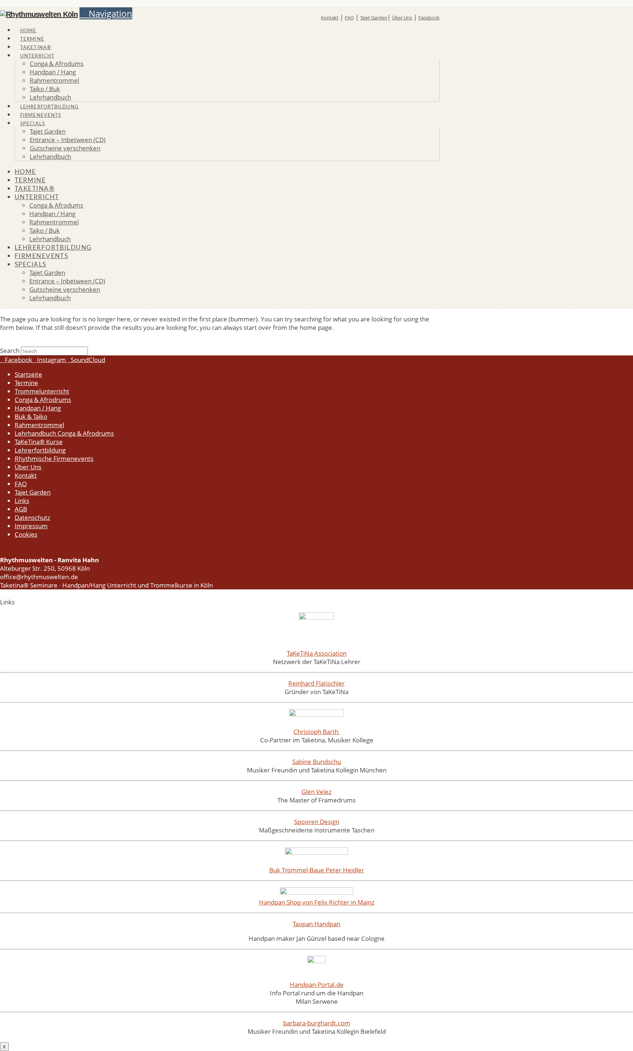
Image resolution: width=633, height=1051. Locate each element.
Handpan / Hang (38, 408)
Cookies (26, 534)
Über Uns (402, 17)
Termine (26, 383)
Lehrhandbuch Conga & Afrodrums (64, 433)
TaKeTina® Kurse (39, 441)
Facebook (429, 17)
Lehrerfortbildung (40, 450)
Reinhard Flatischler (316, 683)
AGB (21, 509)
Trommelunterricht (42, 391)
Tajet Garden (373, 17)
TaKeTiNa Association (317, 653)
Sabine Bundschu (316, 761)
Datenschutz (32, 517)
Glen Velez (316, 791)
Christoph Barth (316, 731)
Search (9, 350)
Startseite (28, 374)
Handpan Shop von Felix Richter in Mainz (316, 902)
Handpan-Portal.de (317, 984)
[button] (105, 13)
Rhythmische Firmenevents (54, 458)
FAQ (349, 17)
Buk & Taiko (31, 416)
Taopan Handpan (316, 924)
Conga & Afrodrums (43, 399)
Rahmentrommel (39, 425)
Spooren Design (316, 821)
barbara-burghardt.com (316, 1023)
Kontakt (329, 17)
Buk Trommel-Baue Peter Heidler (316, 870)
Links (22, 500)
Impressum (31, 526)
